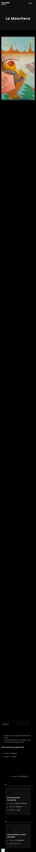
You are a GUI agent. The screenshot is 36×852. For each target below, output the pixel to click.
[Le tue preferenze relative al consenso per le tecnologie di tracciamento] (3, 850)
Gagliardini (5, 3)
